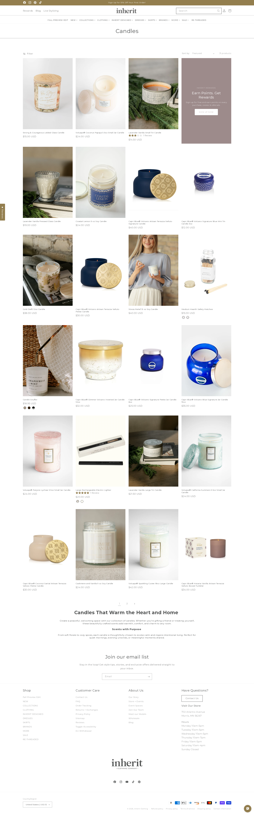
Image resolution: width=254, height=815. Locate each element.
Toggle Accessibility (86, 727)
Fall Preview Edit (32, 697)
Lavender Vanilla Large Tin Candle (145, 490)
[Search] (218, 11)
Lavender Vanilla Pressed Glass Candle (42, 221)
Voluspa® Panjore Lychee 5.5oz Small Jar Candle (47, 490)
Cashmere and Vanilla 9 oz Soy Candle (94, 583)
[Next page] (134, 604)
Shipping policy (204, 809)
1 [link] (119, 603)
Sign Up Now (206, 112)
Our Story (134, 697)
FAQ (78, 701)
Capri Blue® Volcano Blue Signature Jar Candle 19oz (205, 401)
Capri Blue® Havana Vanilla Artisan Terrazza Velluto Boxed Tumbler (203, 584)
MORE (26, 731)
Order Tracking (83, 705)
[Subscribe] (149, 676)
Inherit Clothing (141, 809)
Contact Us (81, 697)
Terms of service (188, 809)
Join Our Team (136, 710)
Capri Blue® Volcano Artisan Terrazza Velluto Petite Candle (97, 310)
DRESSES (28, 718)
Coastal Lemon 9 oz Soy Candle (91, 221)
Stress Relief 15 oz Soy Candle (143, 309)
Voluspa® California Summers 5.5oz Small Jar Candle (203, 491)
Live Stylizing (51, 10)
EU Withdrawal (84, 731)
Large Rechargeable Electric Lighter (93, 490)
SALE (25, 735)
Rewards (28, 10)
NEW (25, 701)
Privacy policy (172, 809)
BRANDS (27, 727)
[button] (74, 20)
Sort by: (186, 53)
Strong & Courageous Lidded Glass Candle (44, 133)
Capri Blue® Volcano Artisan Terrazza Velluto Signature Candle (150, 222)
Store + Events (136, 701)
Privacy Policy (83, 714)
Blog (38, 10)
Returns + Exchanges (87, 710)
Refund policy (157, 809)
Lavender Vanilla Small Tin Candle (145, 133)
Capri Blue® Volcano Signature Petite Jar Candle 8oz (152, 401)
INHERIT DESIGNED (33, 714)
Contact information (222, 809)
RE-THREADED (31, 739)
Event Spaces (136, 705)
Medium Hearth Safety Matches (197, 309)
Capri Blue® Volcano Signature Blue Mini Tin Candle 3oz (203, 222)
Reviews (80, 722)
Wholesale (134, 718)
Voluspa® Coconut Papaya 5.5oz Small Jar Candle (100, 133)
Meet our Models (137, 714)
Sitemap (80, 718)
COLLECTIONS (30, 705)
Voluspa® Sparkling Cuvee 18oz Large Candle (151, 583)
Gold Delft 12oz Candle (34, 309)
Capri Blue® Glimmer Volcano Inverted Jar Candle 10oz (100, 401)
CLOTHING (28, 710)
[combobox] (198, 11)
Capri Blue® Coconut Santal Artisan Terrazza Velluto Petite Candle (44, 584)
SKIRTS (26, 722)
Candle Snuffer (30, 400)
